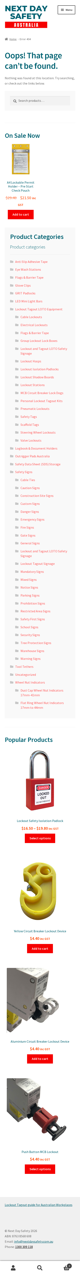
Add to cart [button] (21, 214)
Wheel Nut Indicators (30, 682)
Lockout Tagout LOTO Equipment (39, 309)
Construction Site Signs (37, 496)
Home (13, 39)
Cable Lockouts (31, 317)
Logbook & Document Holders (36, 448)
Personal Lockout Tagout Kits (42, 401)
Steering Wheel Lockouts (38, 432)
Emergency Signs (33, 519)
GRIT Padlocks (25, 293)
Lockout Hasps (31, 361)
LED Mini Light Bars (28, 301)
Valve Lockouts (31, 440)
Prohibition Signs (33, 603)
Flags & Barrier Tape (29, 277)
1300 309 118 (24, 1247)
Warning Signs (31, 659)
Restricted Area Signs (35, 611)
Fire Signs (27, 527)
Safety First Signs (33, 619)
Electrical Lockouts (34, 325)
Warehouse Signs (32, 651)
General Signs (30, 543)
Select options (40, 838)
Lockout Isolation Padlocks (40, 369)
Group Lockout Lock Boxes (39, 341)
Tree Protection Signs (36, 643)
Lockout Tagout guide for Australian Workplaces (38, 1205)
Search (40, 1268)
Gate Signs (28, 535)
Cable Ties (28, 480)
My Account (13, 1268)
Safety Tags (29, 417)
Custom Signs (30, 504)
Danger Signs (30, 512)
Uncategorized (25, 675)
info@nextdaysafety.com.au (33, 1241)
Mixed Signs (29, 580)
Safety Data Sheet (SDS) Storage (38, 464)
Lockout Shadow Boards (37, 377)
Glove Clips (23, 285)
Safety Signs (23, 472)
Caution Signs (30, 488)
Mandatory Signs (32, 572)
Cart (61, 1264)
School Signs (29, 627)
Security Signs (30, 635)
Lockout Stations (33, 385)
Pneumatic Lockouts (35, 409)
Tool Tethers (24, 667)
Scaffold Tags (30, 425)
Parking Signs (30, 595)
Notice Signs (29, 587)
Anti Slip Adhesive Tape (31, 262)
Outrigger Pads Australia (32, 456)
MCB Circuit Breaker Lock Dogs (42, 393)
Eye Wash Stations (28, 269)
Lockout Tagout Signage (38, 564)
